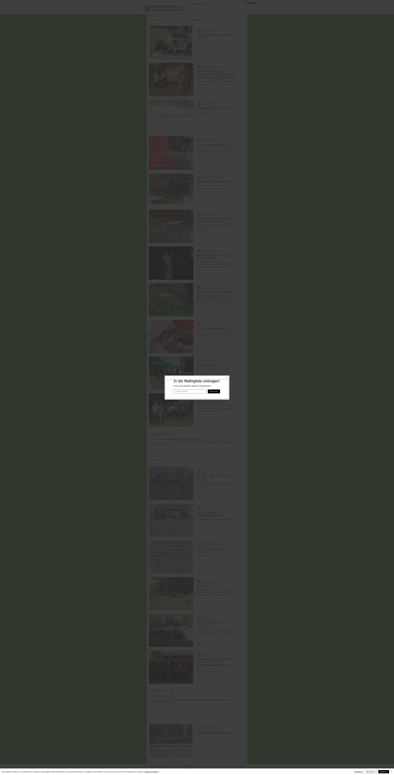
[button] (227, 377)
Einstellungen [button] (358, 772)
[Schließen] (391, 771)
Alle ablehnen (371, 772)
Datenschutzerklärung (152, 772)
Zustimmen (383, 772)
